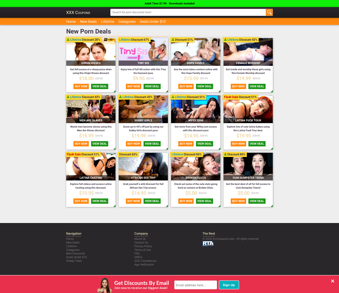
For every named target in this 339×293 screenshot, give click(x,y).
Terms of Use (142, 250)
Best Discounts (75, 253)
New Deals (88, 21)
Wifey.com (195, 120)
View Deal (100, 86)
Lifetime (107, 21)
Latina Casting (91, 177)
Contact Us (141, 242)
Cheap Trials (74, 260)
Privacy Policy (143, 246)
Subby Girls (143, 120)
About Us (140, 238)
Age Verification (144, 264)
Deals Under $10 (153, 21)
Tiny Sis (143, 63)
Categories (127, 21)
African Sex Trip (143, 177)
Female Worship (248, 63)
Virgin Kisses (91, 63)
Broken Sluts (196, 177)
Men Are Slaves (90, 120)
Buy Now (81, 86)
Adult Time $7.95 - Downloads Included (170, 3)
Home (71, 21)
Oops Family (196, 63)
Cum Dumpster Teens (248, 177)
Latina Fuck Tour (248, 120)
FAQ (136, 253)
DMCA (138, 257)
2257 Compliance (145, 260)
